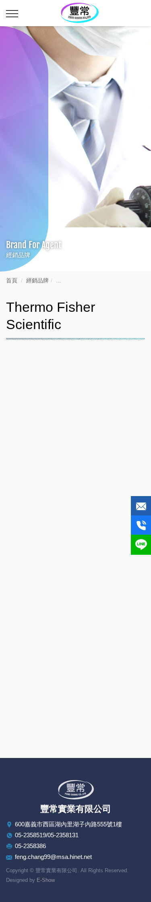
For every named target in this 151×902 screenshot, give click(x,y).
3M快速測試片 (36, 703)
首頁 (11, 280)
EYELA (26, 523)
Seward (27, 623)
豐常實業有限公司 (79, 13)
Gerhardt (28, 603)
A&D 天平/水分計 (40, 643)
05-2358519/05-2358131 (47, 835)
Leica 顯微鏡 (34, 503)
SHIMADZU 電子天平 (46, 543)
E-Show (46, 880)
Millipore (28, 583)
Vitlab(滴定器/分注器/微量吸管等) (63, 723)
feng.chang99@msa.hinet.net (53, 856)
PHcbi (24, 663)
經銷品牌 (37, 280)
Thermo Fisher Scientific (53, 563)
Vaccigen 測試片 (39, 683)
